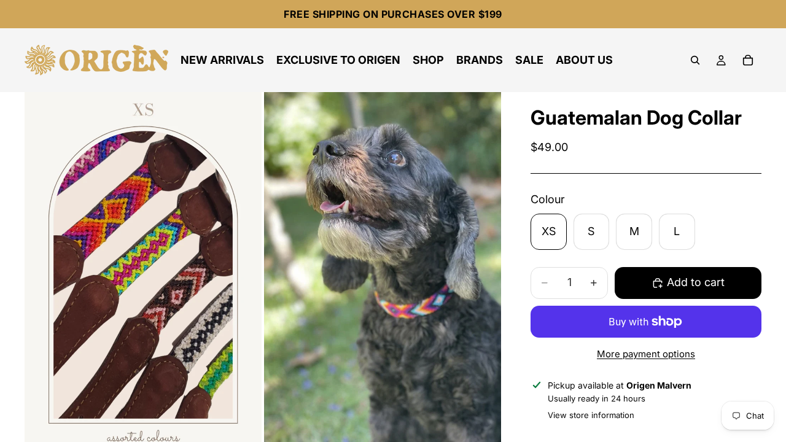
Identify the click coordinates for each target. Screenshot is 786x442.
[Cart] (747, 60)
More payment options (646, 354)
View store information (591, 415)
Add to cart (696, 282)
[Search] (695, 60)
